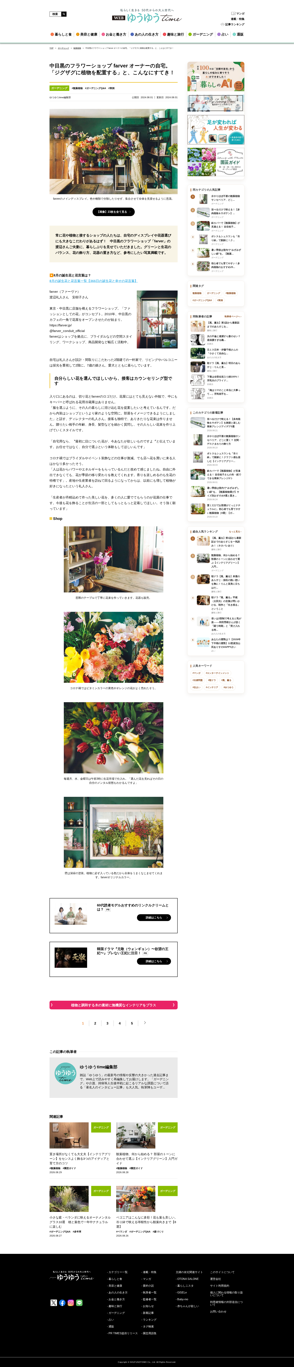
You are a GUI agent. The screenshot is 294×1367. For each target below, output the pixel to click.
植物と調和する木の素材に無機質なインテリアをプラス (113, 1005)
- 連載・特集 (149, 1272)
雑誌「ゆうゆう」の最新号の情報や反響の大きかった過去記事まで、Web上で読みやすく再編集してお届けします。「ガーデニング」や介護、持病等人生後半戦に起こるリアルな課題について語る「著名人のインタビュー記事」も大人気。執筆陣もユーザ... (124, 1081)
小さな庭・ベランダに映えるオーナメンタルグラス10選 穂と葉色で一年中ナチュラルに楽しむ (80, 1222)
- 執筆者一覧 (149, 1292)
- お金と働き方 (116, 1299)
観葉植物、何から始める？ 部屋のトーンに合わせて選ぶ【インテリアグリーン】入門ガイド (146, 1158)
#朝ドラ (212, 680)
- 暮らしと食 (114, 1279)
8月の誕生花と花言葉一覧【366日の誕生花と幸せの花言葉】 (94, 281)
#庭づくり (158, 1231)
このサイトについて (222, 1272)
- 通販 (110, 1326)
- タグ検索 (147, 1326)
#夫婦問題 (198, 680)
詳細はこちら (154, 917)
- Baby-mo (182, 1299)
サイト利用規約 (219, 1285)
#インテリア (212, 687)
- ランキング (149, 1319)
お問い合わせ (218, 1311)
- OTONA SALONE (187, 1279)
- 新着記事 (147, 1313)
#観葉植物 (77, 88)
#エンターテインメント (217, 673)
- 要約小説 (147, 1285)
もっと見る (234, 531)
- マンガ (146, 1279)
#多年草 (77, 1231)
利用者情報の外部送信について (226, 1303)
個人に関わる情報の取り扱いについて (226, 1294)
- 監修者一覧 (149, 1299)
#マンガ (196, 673)
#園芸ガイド (69, 1168)
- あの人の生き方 (117, 1292)
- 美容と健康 (114, 1285)
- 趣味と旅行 (114, 1306)
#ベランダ (121, 1231)
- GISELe (181, 1292)
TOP (51, 48)
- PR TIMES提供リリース (122, 1333)
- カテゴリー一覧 (117, 1272)
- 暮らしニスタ (185, 1285)
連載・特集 (237, 18)
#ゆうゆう (229, 687)
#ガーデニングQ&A (95, 88)
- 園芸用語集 (149, 1333)
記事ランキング (234, 24)
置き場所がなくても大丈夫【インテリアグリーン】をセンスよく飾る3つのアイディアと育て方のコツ (80, 1158)
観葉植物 (77, 48)
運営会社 (215, 1279)
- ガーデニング (116, 1313)
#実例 (111, 88)
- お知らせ (147, 1306)
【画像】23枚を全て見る (112, 211)
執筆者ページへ (232, 316)
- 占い (110, 1319)
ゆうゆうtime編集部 (98, 1067)
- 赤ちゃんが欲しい (187, 1306)
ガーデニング (63, 48)
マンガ (240, 13)
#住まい (196, 687)
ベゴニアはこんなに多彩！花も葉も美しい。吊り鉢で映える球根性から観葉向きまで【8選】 (146, 1222)
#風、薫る (226, 680)
